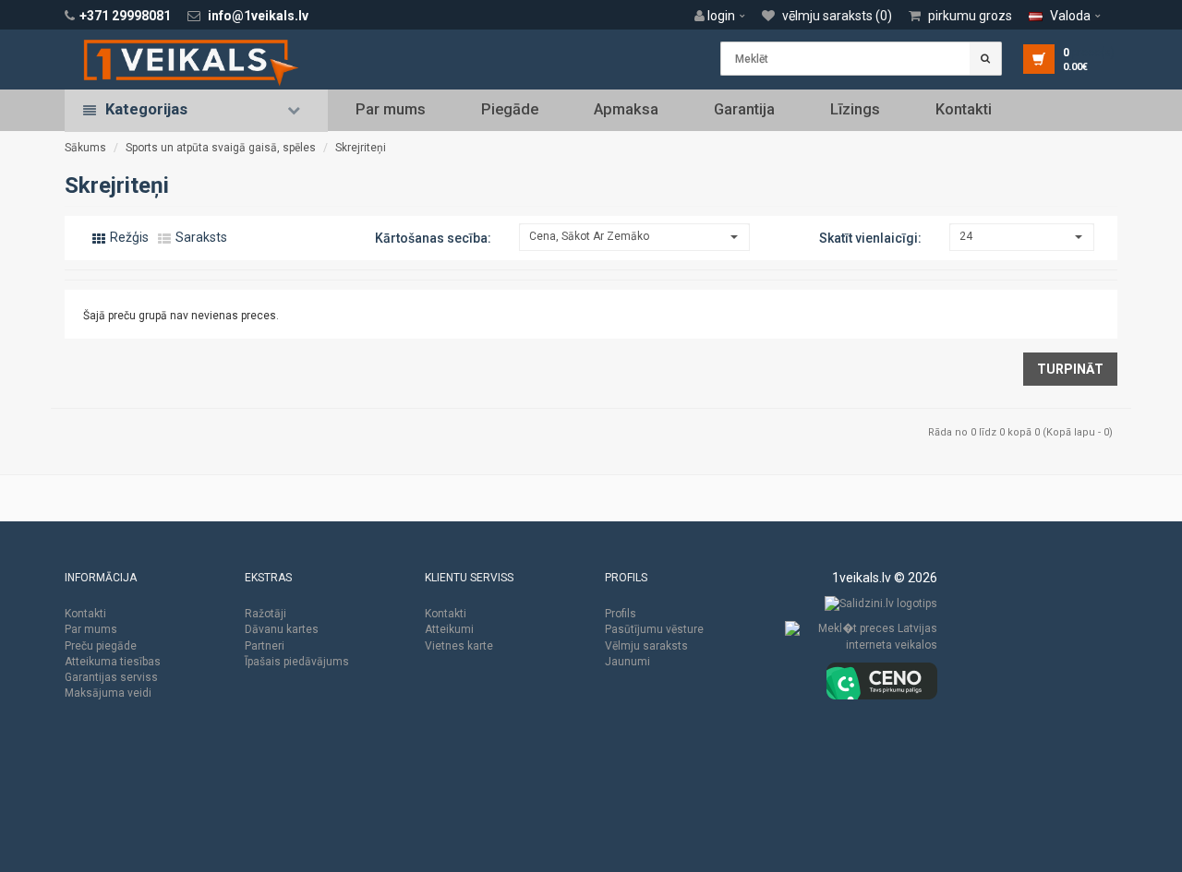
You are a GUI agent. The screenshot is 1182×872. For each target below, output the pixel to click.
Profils (620, 613)
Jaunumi (627, 661)
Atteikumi (449, 629)
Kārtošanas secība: (433, 238)
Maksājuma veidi (108, 693)
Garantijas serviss (111, 677)
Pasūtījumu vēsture (654, 629)
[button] (724, 15)
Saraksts (200, 237)
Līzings (855, 109)
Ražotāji (265, 613)
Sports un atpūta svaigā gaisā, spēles (221, 147)
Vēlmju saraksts (646, 645)
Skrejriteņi (360, 147)
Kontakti (963, 109)
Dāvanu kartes (282, 629)
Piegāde (509, 109)
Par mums (391, 109)
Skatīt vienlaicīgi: (870, 238)
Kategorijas (146, 109)
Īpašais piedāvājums (297, 661)
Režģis (128, 237)
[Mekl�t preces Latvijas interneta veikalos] (861, 641)
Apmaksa (626, 109)
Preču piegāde (101, 645)
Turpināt (1070, 369)
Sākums (85, 147)
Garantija (744, 109)
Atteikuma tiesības (113, 661)
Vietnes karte (459, 645)
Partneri (264, 645)
